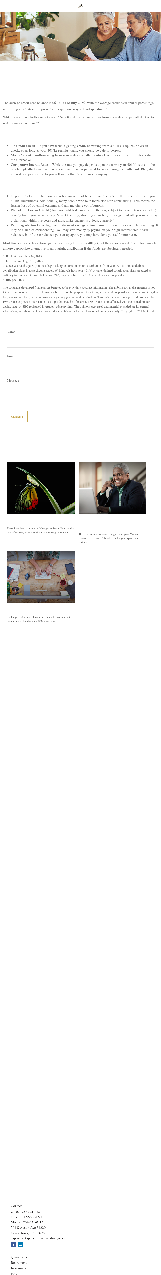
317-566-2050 (32, 1216)
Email (11, 356)
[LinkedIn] (20, 1244)
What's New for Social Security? (35, 519)
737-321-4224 (32, 1211)
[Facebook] (13, 1244)
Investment (18, 1268)
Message (13, 380)
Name (11, 331)
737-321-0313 (33, 1222)
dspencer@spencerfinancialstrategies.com (40, 1237)
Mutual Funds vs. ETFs (27, 608)
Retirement (19, 1262)
